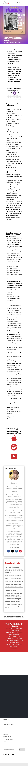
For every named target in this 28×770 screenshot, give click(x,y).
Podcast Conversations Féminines (12, 42)
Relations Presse (8, 739)
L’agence (5, 734)
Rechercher (21, 749)
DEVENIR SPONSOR (8, 722)
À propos (5, 742)
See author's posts (14, 547)
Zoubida (14, 483)
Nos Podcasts (7, 736)
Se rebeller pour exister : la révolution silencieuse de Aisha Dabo (14, 624)
